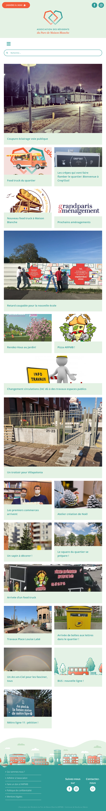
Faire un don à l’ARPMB (17, 784)
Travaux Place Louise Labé (23, 639)
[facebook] (94, 5)
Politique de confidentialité (19, 790)
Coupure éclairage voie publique (27, 138)
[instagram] (101, 5)
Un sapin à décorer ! (19, 555)
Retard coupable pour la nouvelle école (31, 305)
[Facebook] (69, 789)
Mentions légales (14, 796)
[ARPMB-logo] (53, 11)
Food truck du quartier (21, 180)
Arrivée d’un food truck (21, 597)
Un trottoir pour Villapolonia (25, 472)
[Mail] (92, 789)
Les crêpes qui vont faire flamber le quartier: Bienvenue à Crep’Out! (78, 176)
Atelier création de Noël (73, 514)
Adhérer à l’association (17, 778)
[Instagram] (76, 789)
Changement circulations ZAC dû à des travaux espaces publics (46, 389)
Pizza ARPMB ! (66, 347)
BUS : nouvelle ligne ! (71, 681)
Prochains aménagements (74, 222)
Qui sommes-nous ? (16, 771)
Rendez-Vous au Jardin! (21, 347)
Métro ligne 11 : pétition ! (22, 722)
